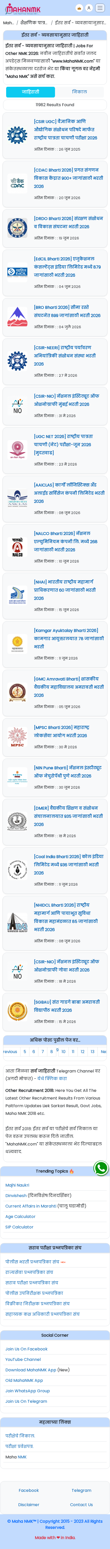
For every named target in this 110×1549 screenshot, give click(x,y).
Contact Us (81, 1505)
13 (92, 1052)
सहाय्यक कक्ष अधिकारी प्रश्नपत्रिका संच (42, 1314)
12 (82, 1052)
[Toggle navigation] (100, 8)
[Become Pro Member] (79, 8)
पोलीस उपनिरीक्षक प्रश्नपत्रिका (34, 1293)
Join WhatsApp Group (27, 1391)
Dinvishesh (16, 1196)
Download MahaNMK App (30, 1370)
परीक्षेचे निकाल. (20, 1436)
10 (63, 1052)
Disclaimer (28, 1505)
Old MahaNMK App (24, 1380)
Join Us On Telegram (26, 1401)
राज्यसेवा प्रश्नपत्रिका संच (29, 1272)
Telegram (81, 1490)
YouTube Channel (23, 1359)
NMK (22, 1457)
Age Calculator (20, 1216)
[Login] (89, 8)
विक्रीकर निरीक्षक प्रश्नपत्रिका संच (37, 1304)
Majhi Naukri (17, 1185)
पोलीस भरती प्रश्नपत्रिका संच (32, 1262)
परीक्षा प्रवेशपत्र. (19, 1446)
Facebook (29, 1490)
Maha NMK (13, 23)
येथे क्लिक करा (52, 1079)
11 (73, 1052)
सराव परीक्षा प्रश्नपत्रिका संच (31, 1283)
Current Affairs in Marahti (30, 1206)
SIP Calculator (19, 1227)
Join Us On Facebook (26, 1349)
